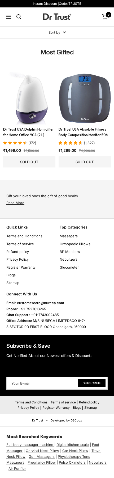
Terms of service (20, 244)
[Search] (18, 16)
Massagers (69, 236)
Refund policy (17, 251)
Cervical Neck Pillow (42, 451)
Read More (15, 203)
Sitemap (12, 283)
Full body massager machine (29, 444)
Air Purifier (17, 468)
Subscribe (92, 383)
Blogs (11, 275)
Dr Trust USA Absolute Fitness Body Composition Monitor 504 (83, 132)
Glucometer (69, 267)
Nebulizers (68, 259)
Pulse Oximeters (72, 462)
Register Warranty (21, 267)
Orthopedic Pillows (75, 244)
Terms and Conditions (24, 236)
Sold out (29, 162)
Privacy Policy (17, 259)
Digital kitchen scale (72, 444)
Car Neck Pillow (75, 451)
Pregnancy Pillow (42, 462)
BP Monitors (70, 251)
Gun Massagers (42, 456)
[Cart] (105, 16)
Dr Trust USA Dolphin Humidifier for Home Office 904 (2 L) (28, 132)
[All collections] (53, 444)
